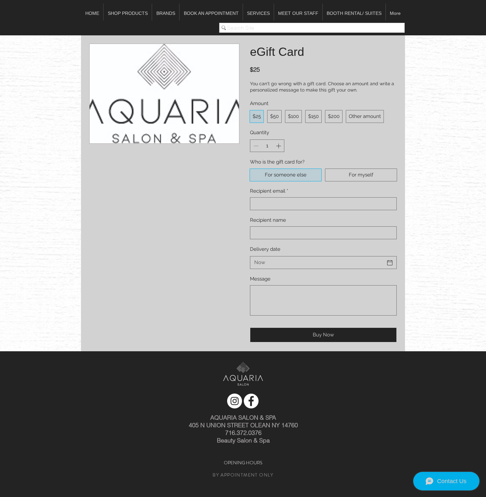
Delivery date (265, 249)
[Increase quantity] (279, 146)
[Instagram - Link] (234, 401)
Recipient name (268, 220)
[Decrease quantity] (255, 146)
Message (260, 279)
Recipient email (269, 191)
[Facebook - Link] (251, 401)
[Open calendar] (390, 263)
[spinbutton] (267, 146)
